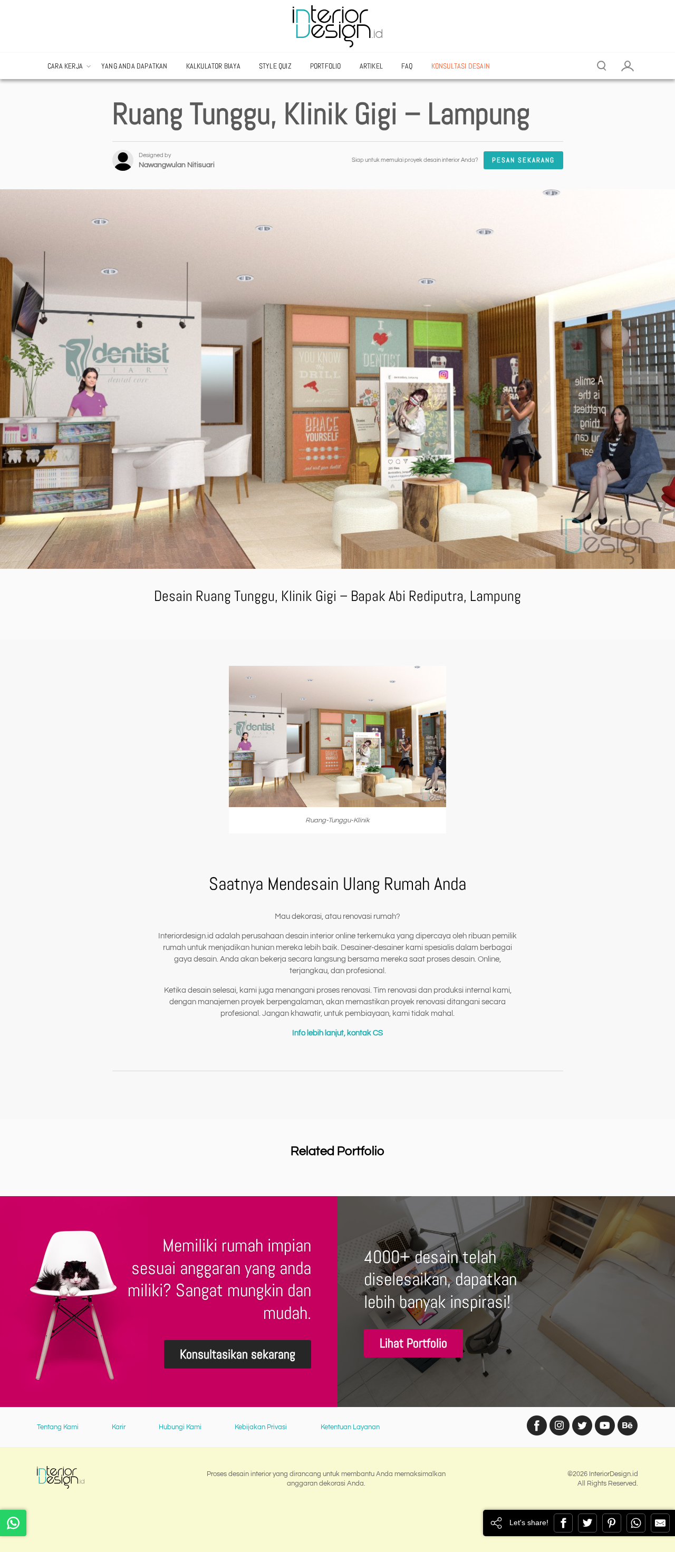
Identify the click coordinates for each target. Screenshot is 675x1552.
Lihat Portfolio (413, 1343)
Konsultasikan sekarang (237, 1354)
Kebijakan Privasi (261, 1427)
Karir (119, 1427)
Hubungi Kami (180, 1427)
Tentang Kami (58, 1427)
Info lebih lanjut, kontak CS (337, 1033)
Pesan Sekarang (523, 160)
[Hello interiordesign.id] (13, 1523)
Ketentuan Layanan (350, 1427)
